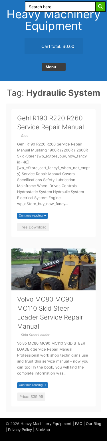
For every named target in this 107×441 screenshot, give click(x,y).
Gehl (24, 135)
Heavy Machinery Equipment (53, 20)
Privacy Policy (20, 429)
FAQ (78, 423)
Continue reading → (32, 215)
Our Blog (93, 423)
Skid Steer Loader (35, 335)
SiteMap (42, 429)
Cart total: (57, 46)
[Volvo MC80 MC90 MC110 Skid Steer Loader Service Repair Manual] (53, 287)
